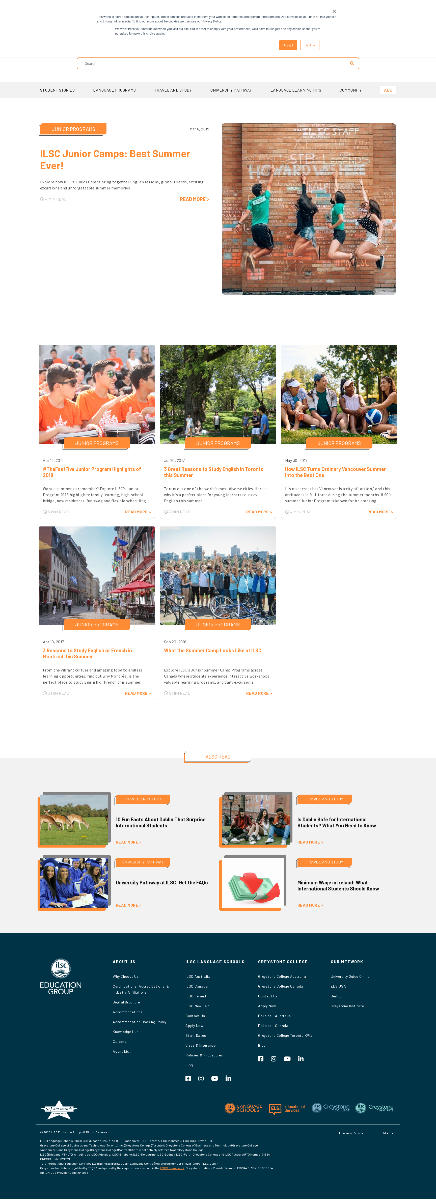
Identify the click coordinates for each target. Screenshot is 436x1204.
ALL (388, 90)
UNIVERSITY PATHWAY (231, 90)
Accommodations (128, 1012)
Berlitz (336, 996)
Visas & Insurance (200, 1045)
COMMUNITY (351, 90)
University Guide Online (350, 976)
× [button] (334, 9)
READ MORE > (194, 199)
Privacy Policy (351, 1133)
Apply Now (194, 1025)
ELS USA (338, 986)
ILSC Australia (197, 976)
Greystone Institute (347, 1006)
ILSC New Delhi (198, 1006)
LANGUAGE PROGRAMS (114, 90)
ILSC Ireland (195, 996)
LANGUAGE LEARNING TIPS (295, 90)
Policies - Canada (273, 1025)
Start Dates (195, 1035)
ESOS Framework (172, 1168)
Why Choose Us (126, 976)
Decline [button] (310, 45)
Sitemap (389, 1133)
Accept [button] (288, 45)
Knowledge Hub (126, 1031)
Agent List (122, 1051)
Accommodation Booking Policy (140, 1022)
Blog (189, 1065)
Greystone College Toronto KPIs (285, 1035)
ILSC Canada (196, 986)
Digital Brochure (126, 1002)
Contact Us (195, 1016)
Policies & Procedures (204, 1055)
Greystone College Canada (280, 986)
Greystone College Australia (282, 976)
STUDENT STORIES (57, 90)
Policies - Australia (274, 1016)
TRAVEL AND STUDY (173, 90)
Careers (119, 1041)
